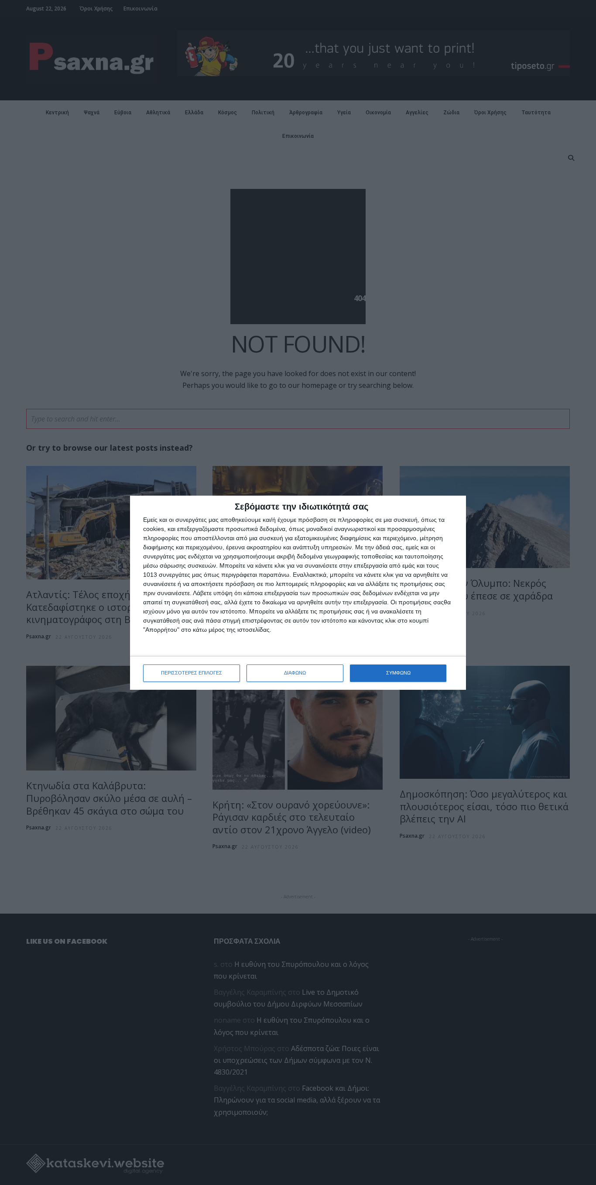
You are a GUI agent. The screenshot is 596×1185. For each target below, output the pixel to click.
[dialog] (298, 593)
